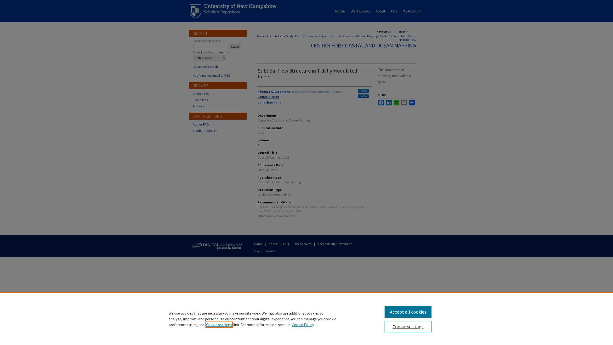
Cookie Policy (303, 324)
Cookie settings (219, 324)
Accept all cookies (408, 312)
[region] (306, 318)
